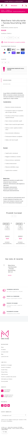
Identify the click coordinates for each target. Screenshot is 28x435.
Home (2, 10)
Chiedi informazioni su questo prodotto (14, 42)
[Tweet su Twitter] (5, 62)
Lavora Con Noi (4, 356)
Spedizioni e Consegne (6, 365)
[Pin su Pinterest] (8, 62)
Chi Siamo (3, 349)
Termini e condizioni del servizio (8, 376)
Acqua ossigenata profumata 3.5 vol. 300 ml (12, 243)
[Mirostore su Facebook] (2, 405)
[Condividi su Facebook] (2, 62)
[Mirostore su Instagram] (5, 405)
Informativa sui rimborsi (6, 379)
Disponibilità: (5, 27)
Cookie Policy (4, 369)
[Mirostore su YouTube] (8, 405)
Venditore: (4, 33)
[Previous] (12, 216)
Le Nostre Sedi (4, 351)
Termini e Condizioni (6, 367)
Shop (2, 347)
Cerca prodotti (4, 381)
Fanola (7, 10)
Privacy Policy (4, 372)
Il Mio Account (4, 374)
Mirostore (14, 5)
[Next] (15, 216)
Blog (2, 354)
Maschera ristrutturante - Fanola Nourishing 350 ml (13, 11)
